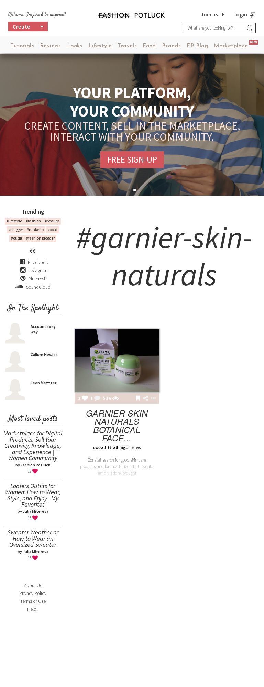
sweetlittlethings (110, 448)
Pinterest (36, 279)
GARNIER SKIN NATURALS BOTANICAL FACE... (117, 425)
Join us (209, 14)
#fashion (33, 220)
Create (28, 26)
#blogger (15, 229)
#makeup (35, 229)
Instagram (37, 270)
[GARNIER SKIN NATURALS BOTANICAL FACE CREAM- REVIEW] (117, 360)
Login (240, 14)
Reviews (50, 46)
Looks (74, 46)
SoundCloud (38, 287)
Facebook (38, 262)
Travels (127, 46)
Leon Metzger (43, 382)
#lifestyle (14, 220)
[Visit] (115, 398)
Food (149, 46)
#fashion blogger (40, 238)
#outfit (16, 238)
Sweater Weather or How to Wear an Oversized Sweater (33, 538)
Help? (32, 609)
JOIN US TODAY (132, 159)
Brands (171, 46)
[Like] (85, 398)
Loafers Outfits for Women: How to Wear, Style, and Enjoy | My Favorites (32, 495)
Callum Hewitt (44, 354)
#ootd (52, 229)
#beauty (52, 220)
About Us (33, 585)
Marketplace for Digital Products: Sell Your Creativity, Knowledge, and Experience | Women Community (32, 445)
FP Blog (197, 46)
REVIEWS (134, 448)
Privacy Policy (32, 593)
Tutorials (22, 46)
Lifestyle (100, 46)
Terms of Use (33, 601)
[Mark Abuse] (152, 398)
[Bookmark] (138, 398)
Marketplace (231, 46)
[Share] (145, 398)
